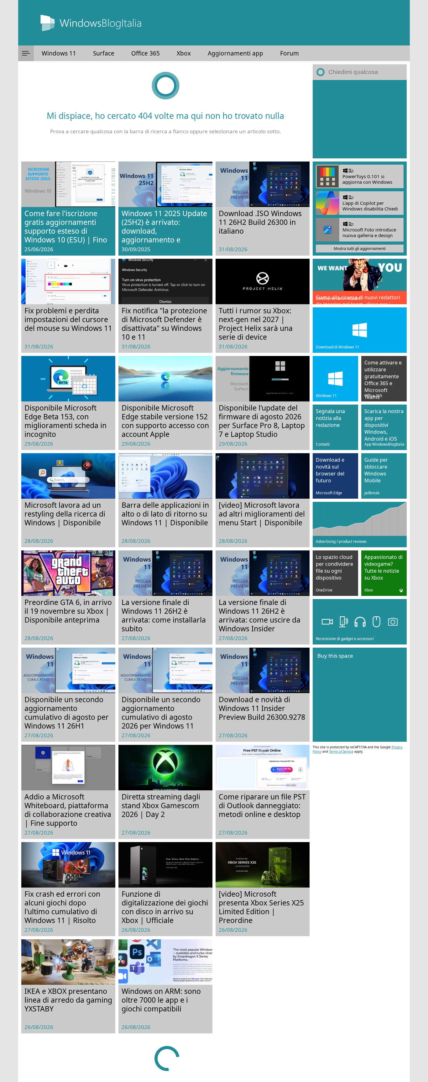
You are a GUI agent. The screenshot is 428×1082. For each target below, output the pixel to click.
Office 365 (145, 53)
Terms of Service (341, 751)
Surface (103, 53)
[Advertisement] (360, 119)
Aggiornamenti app (235, 53)
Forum (289, 53)
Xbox (184, 53)
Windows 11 (59, 53)
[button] (26, 53)
